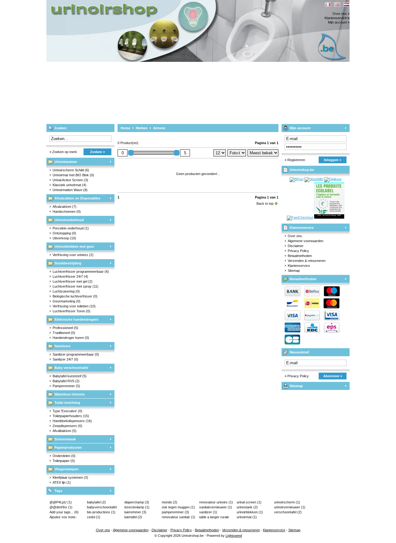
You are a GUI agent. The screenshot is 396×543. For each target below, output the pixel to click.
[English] (337, 4)
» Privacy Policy (297, 376)
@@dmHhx (61, 507)
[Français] (328, 4)
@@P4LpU (61, 502)
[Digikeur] (333, 179)
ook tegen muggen (178, 507)
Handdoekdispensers (72, 421)
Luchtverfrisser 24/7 (70, 276)
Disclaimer (295, 246)
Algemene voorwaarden (305, 241)
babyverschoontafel (102, 507)
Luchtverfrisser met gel (73, 281)
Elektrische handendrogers (76, 319)
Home (125, 128)
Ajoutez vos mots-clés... (63, 517)
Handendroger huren (71, 338)
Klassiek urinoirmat (69, 185)
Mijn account (300, 128)
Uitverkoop (64, 238)
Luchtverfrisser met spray (75, 286)
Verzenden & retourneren (306, 261)
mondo (169, 502)
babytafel (96, 502)
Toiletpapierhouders (71, 416)
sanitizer (208, 512)
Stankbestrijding (67, 263)
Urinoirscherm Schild (71, 170)
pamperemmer (175, 512)
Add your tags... (64, 512)
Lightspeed (234, 535)
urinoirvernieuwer (289, 507)
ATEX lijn (62, 482)
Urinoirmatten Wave (70, 190)
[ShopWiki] (313, 179)
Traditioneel (64, 333)
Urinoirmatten (65, 162)
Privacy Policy (298, 251)
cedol (93, 517)
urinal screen (249, 502)
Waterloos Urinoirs (69, 394)
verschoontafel (288, 512)
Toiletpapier (64, 461)
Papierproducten (68, 447)
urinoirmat (247, 517)
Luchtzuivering (66, 291)
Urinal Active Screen (70, 180)
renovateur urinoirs (216, 502)
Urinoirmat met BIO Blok (73, 175)
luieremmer (135, 512)
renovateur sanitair (178, 517)
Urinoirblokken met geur (74, 246)
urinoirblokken (250, 512)
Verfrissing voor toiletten (74, 306)
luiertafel (133, 517)
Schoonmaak (65, 439)
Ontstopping (64, 233)
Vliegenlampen (66, 469)
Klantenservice (302, 227)
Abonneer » (332, 376)
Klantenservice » (337, 18)
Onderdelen (64, 456)
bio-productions (101, 512)
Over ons (295, 236)
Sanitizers (62, 346)
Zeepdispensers (67, 426)
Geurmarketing (66, 301)
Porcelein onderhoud (71, 228)
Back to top (264, 203)
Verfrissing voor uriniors (73, 255)
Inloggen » (332, 160)
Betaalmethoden (300, 256)
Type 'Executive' (67, 411)
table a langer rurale (214, 517)
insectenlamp (136, 507)
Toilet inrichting (67, 402)
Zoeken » (97, 152)
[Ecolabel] (329, 217)
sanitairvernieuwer (215, 507)
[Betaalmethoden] (311, 319)
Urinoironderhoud (69, 220)
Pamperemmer (66, 386)
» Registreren (295, 160)
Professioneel (65, 328)
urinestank (247, 507)
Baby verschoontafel (71, 368)
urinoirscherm (287, 502)
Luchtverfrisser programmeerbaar (81, 271)
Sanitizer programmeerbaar (76, 354)
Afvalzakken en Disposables (77, 198)
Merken (142, 128)
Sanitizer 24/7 (65, 359)
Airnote (159, 128)
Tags (58, 491)
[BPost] (296, 179)
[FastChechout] (300, 217)
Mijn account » (339, 22)
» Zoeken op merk (63, 152)
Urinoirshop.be (128, 3)
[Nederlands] (346, 4)
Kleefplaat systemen (70, 477)
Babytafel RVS (66, 381)
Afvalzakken (64, 206)
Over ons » (341, 13)
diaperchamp (136, 502)
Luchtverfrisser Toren (71, 311)
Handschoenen (67, 211)
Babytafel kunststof (70, 376)
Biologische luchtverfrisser (75, 296)
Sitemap (294, 270)
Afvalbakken (64, 431)
